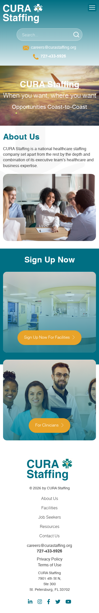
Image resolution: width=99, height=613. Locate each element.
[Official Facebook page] (48, 601)
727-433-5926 (53, 57)
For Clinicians (47, 425)
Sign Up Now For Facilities (47, 337)
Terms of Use (49, 565)
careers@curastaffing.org (53, 48)
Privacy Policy (49, 559)
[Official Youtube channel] (68, 601)
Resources (49, 526)
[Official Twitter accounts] (57, 601)
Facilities (49, 507)
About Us (49, 498)
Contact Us (49, 535)
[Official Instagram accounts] (40, 601)
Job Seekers (49, 517)
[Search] (76, 34)
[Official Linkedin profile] (30, 601)
